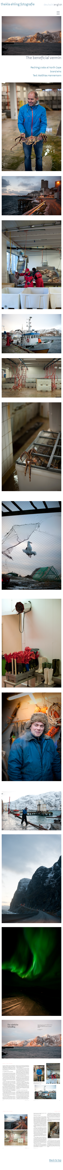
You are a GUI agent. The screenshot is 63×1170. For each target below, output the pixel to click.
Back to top (55, 1160)
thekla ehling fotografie (18, 4)
